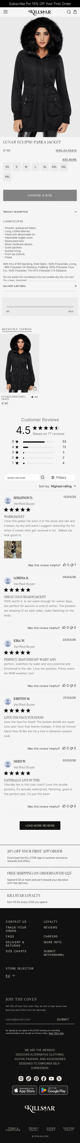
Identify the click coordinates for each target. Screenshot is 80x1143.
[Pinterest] (36, 1078)
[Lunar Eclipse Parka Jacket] (40, 77)
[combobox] (57, 486)
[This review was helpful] (64, 565)
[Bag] (75, 12)
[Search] (69, 12)
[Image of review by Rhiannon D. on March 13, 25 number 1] (13, 549)
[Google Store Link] (53, 1090)
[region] (39, 442)
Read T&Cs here (56, 1033)
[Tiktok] (28, 1078)
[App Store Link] (24, 1090)
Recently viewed (17, 329)
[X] (59, 1078)
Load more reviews (40, 825)
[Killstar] (40, 1109)
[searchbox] (21, 477)
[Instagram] (20, 1078)
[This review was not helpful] (71, 565)
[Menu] (5, 11)
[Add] (35, 388)
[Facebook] (43, 1078)
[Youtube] (51, 1078)
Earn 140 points (66, 150)
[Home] (40, 12)
